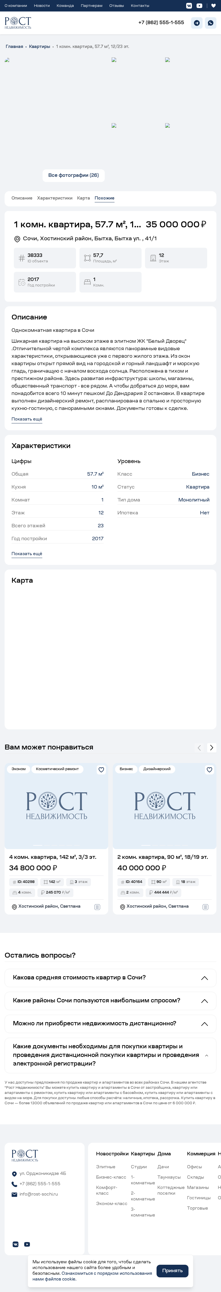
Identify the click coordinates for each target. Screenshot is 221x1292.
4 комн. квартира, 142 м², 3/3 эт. (52, 857)
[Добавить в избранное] (101, 769)
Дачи (163, 1167)
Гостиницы (199, 1198)
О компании (16, 6)
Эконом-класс (111, 1204)
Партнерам (91, 6)
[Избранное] (213, 6)
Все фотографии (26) (73, 175)
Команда (65, 6)
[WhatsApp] (210, 23)
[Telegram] (197, 23)
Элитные (105, 1167)
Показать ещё (27, 554)
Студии (139, 1167)
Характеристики (55, 199)
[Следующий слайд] (211, 747)
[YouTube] (199, 6)
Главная (14, 47)
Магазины (198, 1188)
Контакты (140, 6)
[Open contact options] (97, 907)
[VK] (189, 6)
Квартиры (39, 47)
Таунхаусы (169, 1178)
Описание (22, 199)
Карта (83, 199)
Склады (195, 1178)
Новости (42, 6)
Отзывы (116, 6)
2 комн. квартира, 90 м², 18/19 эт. (162, 857)
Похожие (105, 199)
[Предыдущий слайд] (199, 747)
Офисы (194, 1167)
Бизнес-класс (111, 1178)
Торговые (197, 1209)
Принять (172, 1271)
